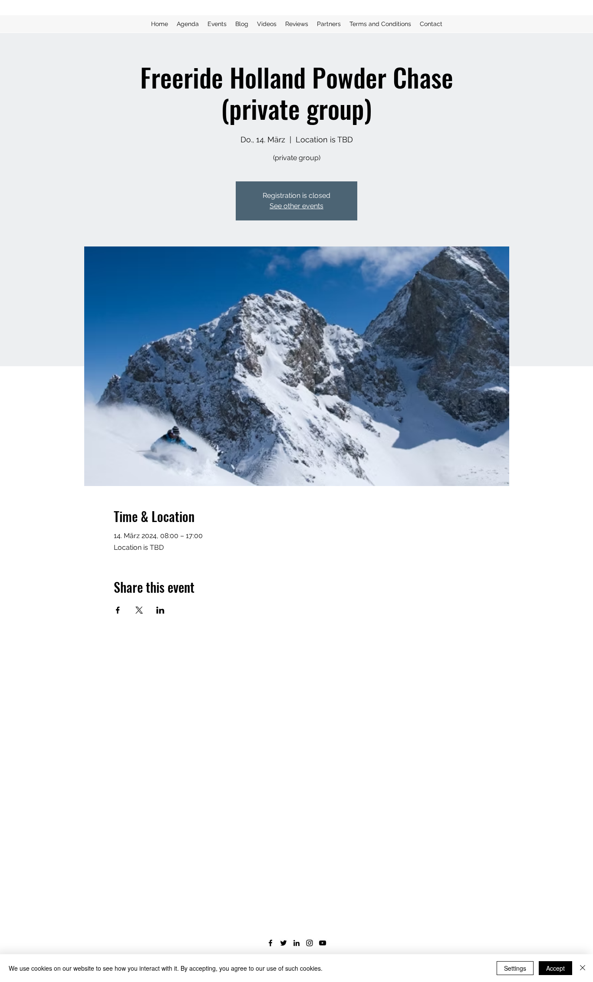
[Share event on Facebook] (118, 610)
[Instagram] (309, 943)
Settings (515, 968)
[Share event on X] (139, 610)
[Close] (582, 968)
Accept (555, 968)
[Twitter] (283, 943)
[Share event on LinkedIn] (160, 610)
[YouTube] (322, 943)
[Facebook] (270, 943)
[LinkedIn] (296, 943)
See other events (296, 206)
